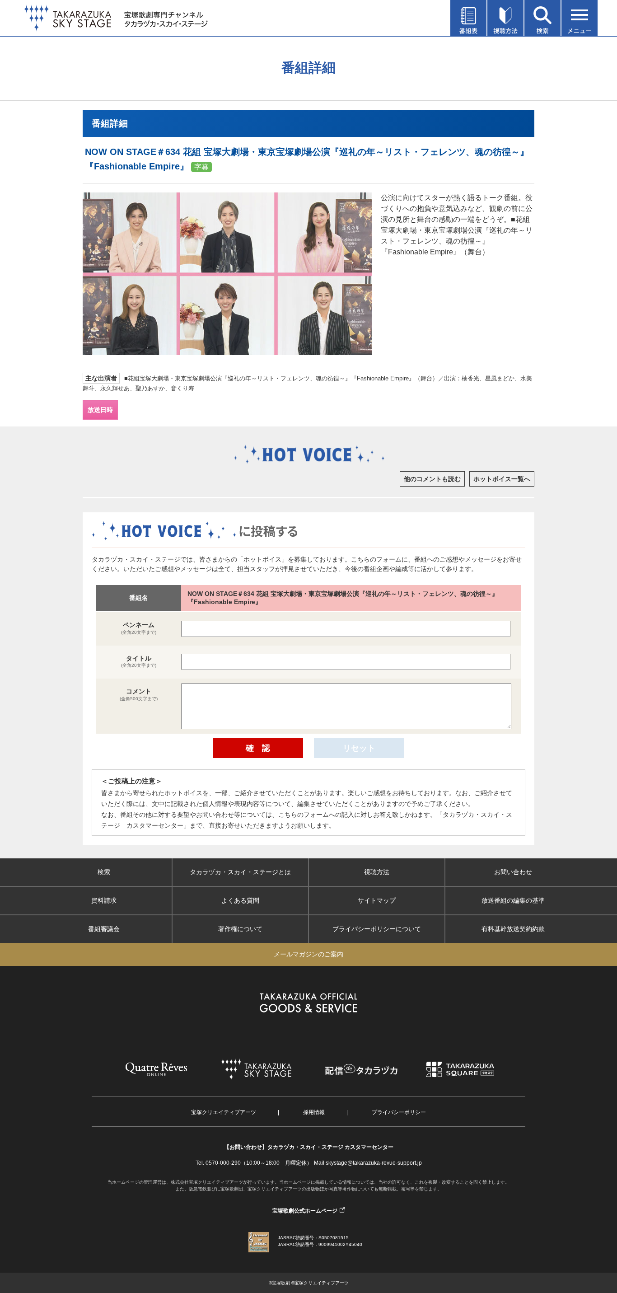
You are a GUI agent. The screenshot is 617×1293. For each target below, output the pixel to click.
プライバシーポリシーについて (376, 928)
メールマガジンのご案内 (308, 954)
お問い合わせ (513, 872)
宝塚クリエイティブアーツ (223, 1112)
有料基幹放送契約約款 (513, 928)
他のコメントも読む (432, 479)
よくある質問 (240, 900)
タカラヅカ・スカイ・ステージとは (240, 872)
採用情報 (314, 1112)
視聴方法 (376, 872)
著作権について (240, 928)
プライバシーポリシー (399, 1112)
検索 (104, 872)
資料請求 (104, 900)
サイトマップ (377, 900)
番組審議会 (104, 928)
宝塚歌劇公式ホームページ (304, 1211)
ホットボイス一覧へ (501, 479)
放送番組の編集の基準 (513, 900)
